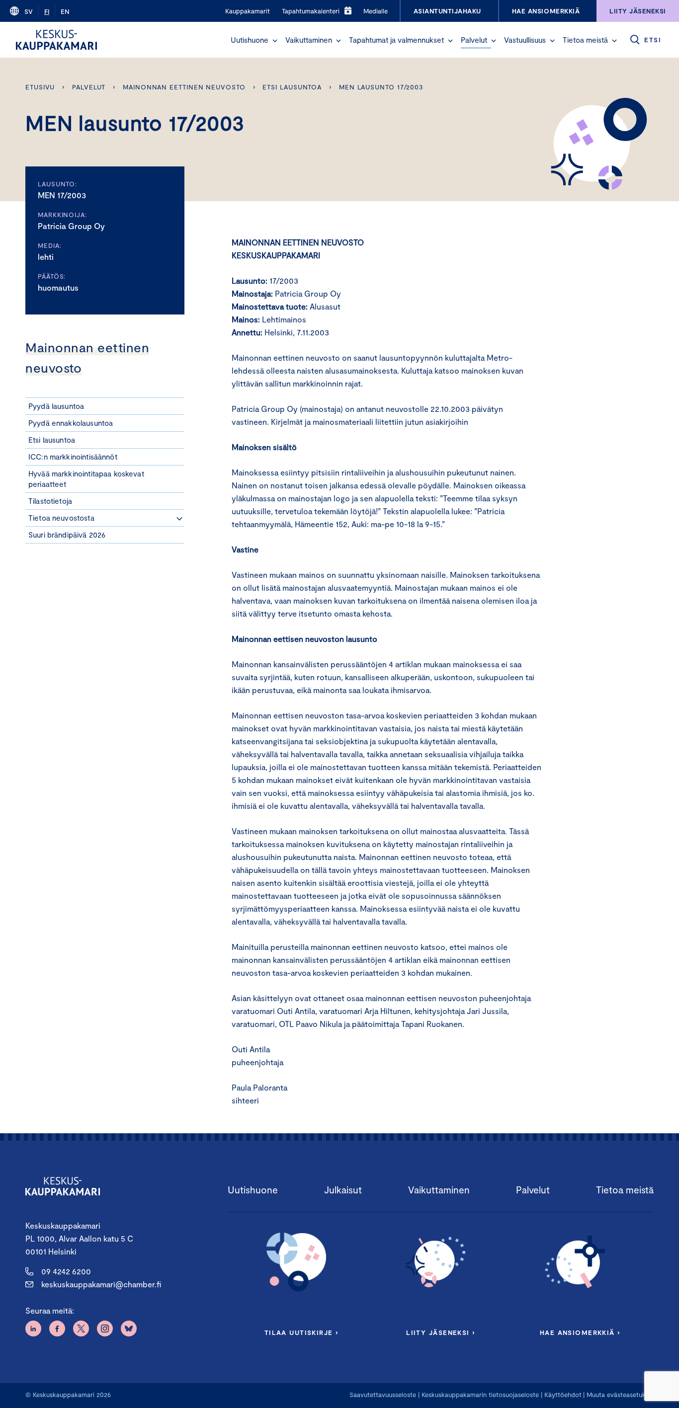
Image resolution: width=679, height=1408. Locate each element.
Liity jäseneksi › (440, 1332)
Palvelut (474, 39)
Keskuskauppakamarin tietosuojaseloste (479, 1395)
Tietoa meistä (585, 39)
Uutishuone (249, 39)
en (65, 11)
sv (28, 11)
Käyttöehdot (563, 1395)
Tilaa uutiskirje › (301, 1332)
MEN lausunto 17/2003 (381, 87)
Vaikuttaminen (308, 39)
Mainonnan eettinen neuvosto (184, 87)
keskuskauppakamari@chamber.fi (101, 1284)
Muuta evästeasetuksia (620, 1395)
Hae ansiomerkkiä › (580, 1332)
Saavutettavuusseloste (382, 1395)
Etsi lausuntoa (292, 87)
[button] (275, 40)
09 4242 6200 (66, 1271)
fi (46, 11)
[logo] (56, 40)
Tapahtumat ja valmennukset (396, 39)
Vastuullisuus (525, 39)
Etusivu (40, 87)
